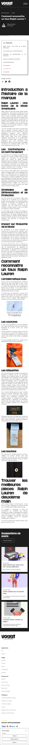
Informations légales (6, 703)
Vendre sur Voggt (5, 685)
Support (3, 679)
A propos (3, 660)
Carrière (3, 663)
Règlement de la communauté (8, 710)
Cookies (3, 707)
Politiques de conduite (6, 700)
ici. (24, 507)
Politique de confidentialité (7, 713)
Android (3, 653)
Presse (3, 666)
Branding (3, 672)
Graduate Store (16, 315)
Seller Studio (4, 688)
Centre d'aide (4, 682)
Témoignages (4, 669)
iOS (2, 650)
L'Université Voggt (5, 691)
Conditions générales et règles (8, 697)
